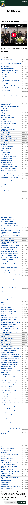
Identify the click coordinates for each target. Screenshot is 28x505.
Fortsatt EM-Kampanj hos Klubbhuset (8, 400)
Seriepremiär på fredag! (5, 261)
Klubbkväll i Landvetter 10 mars (7, 277)
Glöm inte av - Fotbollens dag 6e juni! (8, 223)
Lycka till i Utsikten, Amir (6, 295)
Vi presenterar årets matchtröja (7, 443)
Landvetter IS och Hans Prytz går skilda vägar (10, 209)
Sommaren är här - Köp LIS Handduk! (8, 410)
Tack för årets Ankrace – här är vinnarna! (9, 99)
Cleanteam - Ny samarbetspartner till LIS (9, 182)
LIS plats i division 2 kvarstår (6, 293)
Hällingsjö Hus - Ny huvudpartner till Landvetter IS (11, 439)
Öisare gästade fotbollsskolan (7, 388)
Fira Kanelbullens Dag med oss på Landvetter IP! (10, 85)
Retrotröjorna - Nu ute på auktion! (7, 352)
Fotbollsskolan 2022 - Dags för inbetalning (9, 225)
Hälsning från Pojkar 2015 (6, 334)
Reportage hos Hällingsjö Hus (11, 21)
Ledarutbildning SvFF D (5, 134)
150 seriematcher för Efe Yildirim (7, 240)
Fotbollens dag (4, 125)
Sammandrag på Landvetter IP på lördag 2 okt (10, 358)
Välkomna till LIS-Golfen (5, 412)
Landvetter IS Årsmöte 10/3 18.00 (7, 475)
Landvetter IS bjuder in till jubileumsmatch (9, 380)
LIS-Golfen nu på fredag (5, 374)
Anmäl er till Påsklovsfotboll (6, 272)
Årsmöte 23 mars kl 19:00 (6, 148)
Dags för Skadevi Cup (5, 203)
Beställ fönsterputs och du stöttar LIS (8, 168)
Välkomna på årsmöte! (5, 265)
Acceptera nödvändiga (11, 502)
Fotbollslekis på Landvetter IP (7, 59)
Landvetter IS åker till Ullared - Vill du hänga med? (11, 230)
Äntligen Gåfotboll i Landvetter (7, 146)
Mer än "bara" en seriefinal (6, 136)
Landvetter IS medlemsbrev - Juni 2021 (9, 398)
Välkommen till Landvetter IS (6, 488)
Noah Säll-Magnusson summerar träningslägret (10, 263)
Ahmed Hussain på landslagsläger (8, 299)
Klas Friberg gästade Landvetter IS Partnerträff (10, 322)
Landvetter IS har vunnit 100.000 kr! (8, 117)
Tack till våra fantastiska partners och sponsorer (10, 382)
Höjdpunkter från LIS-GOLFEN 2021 (8, 366)
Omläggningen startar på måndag (8, 422)
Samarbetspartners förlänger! (7, 297)
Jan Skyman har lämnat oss (6, 217)
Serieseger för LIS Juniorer (6, 160)
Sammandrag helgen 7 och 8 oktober (8, 140)
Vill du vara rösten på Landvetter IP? (8, 68)
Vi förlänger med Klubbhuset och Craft (8, 156)
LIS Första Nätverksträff (5, 435)
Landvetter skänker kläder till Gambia (8, 324)
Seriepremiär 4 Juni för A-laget (7, 416)
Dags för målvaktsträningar (6, 482)
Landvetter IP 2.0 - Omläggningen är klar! (9, 390)
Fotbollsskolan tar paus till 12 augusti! (8, 123)
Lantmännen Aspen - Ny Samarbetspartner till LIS (11, 486)
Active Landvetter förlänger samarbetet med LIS (10, 332)
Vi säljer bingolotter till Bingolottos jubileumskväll (11, 354)
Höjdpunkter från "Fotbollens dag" (8, 213)
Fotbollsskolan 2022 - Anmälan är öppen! (9, 257)
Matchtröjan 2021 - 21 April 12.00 (7, 448)
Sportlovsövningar (4, 484)
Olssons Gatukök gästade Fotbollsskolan (9, 406)
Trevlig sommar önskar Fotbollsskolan (9, 207)
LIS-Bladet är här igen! (5, 336)
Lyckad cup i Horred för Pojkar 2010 (8, 249)
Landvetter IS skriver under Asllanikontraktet (10, 402)
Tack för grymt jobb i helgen (6, 164)
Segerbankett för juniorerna (6, 158)
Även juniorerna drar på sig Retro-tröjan (9, 364)
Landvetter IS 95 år (4, 76)
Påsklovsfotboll (4, 144)
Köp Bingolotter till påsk (6, 142)
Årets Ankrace (3, 119)
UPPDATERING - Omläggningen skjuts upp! (9, 454)
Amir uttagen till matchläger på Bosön (8, 350)
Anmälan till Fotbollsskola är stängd (8, 424)
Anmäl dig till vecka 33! (5, 66)
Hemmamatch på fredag (6, 408)
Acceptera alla (21, 502)
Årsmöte (2, 78)
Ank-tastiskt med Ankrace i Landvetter (8, 94)
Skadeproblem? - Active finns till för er (8, 238)
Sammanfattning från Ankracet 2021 (8, 376)
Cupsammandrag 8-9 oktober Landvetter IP (9, 166)
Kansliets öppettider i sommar (7, 394)
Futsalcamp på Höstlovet (6, 83)
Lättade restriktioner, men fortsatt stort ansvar (10, 414)
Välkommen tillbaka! (5, 150)
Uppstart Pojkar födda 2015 (6, 396)
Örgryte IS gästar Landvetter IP (7, 291)
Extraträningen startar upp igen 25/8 (8, 384)
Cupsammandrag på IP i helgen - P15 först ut (10, 245)
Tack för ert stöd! (4, 330)
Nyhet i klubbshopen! (5, 154)
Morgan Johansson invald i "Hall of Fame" (9, 328)
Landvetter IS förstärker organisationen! (9, 188)
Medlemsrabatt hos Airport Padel (7, 458)
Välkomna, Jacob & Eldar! (6, 307)
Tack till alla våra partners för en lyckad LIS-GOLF (11, 370)
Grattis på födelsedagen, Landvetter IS (9, 270)
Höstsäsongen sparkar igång (7, 392)
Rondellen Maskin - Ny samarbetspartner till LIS (10, 420)
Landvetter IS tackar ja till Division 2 (8, 309)
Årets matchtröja (4, 441)
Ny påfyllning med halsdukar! (7, 452)
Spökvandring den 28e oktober (7, 162)
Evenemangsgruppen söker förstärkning (9, 247)
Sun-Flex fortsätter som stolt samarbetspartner (10, 285)
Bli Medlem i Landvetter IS (6, 480)
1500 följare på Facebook (6, 342)
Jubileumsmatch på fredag (6, 368)
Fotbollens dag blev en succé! (7, 221)
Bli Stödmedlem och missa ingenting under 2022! (11, 281)
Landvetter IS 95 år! (4, 74)
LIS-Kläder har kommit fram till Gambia (8, 255)
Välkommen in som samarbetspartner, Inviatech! (10, 471)
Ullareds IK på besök (5, 186)
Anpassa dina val (5, 499)
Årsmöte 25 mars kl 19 (5, 132)
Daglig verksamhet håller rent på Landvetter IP (10, 279)
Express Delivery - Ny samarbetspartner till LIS (10, 253)
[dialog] (14, 497)
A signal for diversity (5, 404)
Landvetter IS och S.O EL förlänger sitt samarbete (11, 356)
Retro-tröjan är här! (4, 372)
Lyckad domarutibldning (6, 450)
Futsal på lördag (4, 315)
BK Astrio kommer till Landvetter (7, 219)
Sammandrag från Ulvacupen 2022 (8, 201)
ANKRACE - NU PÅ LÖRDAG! (6, 386)
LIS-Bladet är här (4, 456)
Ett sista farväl (3, 194)
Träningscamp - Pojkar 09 (6, 460)
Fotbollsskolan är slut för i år (6, 121)
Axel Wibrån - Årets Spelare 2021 (7, 313)
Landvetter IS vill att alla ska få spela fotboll (10, 138)
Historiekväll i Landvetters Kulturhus (8, 326)
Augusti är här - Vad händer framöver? (8, 196)
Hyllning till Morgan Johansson (7, 259)
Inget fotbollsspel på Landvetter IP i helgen (9, 317)
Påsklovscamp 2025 (5, 110)
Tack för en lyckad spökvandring (7, 338)
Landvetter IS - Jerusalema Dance (7, 469)
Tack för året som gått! (5, 152)
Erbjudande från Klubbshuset (7, 418)
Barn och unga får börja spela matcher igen (9, 437)
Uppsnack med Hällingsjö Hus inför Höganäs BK (11, 175)
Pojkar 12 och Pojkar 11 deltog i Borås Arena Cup (11, 348)
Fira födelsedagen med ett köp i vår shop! (9, 462)
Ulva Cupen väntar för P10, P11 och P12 (9, 211)
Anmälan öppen (4, 108)
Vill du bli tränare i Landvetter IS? (7, 340)
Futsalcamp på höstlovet (6, 115)
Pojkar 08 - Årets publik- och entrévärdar (9, 251)
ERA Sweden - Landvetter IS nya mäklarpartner (10, 426)
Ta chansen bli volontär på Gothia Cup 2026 (9, 70)
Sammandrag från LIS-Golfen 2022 (8, 180)
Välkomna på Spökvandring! (6, 344)
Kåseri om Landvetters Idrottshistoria (8, 311)
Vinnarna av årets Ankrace (6, 378)
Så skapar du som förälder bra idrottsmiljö (9, 72)
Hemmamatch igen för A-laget (7, 346)
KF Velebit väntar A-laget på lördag (8, 360)
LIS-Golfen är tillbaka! (5, 205)
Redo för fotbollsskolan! (6, 215)
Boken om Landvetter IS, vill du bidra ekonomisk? (11, 106)
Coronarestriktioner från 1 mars (7, 473)
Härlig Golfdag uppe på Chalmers (7, 184)
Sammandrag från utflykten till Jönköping (9, 283)
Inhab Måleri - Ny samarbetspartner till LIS (9, 362)
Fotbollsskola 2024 (5, 127)
